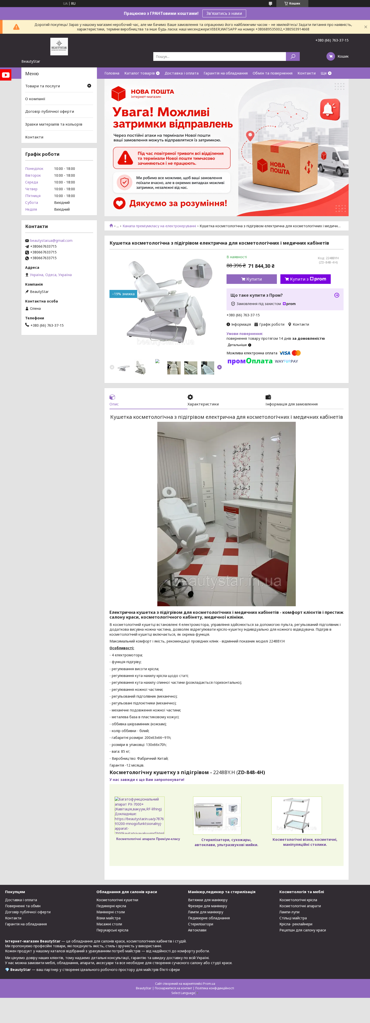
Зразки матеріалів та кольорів (53, 124)
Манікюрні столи (110, 912)
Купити (254, 279)
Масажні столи (109, 924)
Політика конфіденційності (214, 988)
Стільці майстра (293, 918)
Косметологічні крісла (298, 899)
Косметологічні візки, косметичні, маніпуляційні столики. (305, 842)
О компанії (35, 98)
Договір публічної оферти (49, 111)
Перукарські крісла (112, 930)
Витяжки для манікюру (208, 899)
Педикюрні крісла (111, 905)
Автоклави (197, 930)
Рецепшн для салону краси (302, 930)
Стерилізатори (200, 924)
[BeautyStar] (59, 46)
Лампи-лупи (289, 912)
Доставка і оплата (182, 72)
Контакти (307, 72)
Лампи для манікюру (205, 912)
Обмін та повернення (272, 72)
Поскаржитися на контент (173, 988)
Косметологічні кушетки (117, 899)
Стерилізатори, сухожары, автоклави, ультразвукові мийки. (226, 842)
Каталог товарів (139, 72)
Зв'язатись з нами (224, 13)
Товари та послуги (42, 85)
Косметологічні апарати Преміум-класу (148, 839)
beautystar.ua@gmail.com (51, 240)
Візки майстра (108, 918)
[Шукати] (293, 56)
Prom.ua (209, 983)
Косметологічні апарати (300, 905)
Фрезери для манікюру (207, 905)
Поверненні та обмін (23, 905)
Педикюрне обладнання (209, 918)
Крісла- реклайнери (295, 924)
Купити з (299, 279)
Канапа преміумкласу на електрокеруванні (159, 226)
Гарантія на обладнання (226, 72)
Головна (111, 72)
